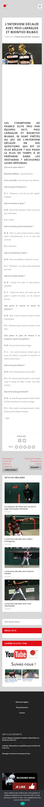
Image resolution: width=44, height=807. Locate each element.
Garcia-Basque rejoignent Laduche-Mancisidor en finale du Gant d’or (20, 739)
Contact (22, 713)
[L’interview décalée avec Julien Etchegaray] (22, 525)
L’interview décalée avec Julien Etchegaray (19, 540)
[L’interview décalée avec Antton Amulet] (22, 557)
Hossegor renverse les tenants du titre (16, 754)
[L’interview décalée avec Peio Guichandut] (22, 590)
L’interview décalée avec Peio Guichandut (18, 605)
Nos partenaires (22, 707)
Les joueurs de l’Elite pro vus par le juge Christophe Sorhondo (20, 507)
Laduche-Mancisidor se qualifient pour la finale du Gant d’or (21, 747)
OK (22, 803)
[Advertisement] (22, 87)
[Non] (40, 798)
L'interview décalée (23, 37)
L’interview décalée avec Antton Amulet (19, 572)
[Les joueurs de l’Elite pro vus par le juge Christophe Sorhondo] (22, 492)
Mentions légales (22, 702)
